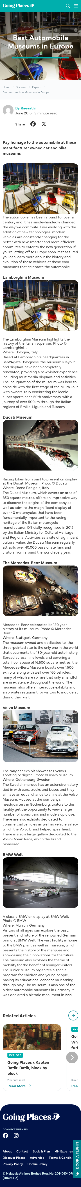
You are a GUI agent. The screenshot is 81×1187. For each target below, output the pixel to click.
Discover (21, 87)
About (7, 1151)
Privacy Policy (13, 1164)
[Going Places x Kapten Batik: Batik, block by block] (32, 1037)
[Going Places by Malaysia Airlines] (18, 6)
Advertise (37, 1157)
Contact (22, 1151)
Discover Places (14, 1157)
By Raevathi (25, 107)
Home (6, 87)
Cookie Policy (37, 1164)
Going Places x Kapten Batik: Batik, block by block (28, 1067)
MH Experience (65, 1151)
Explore (36, 87)
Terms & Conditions (63, 1157)
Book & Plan (41, 1151)
